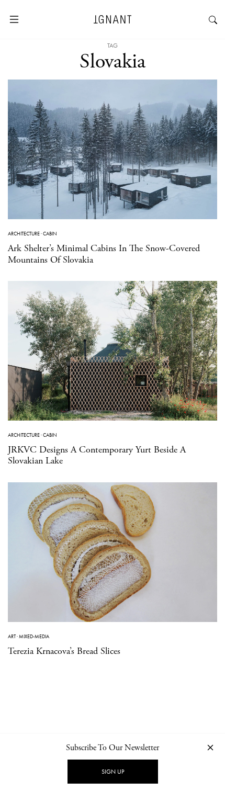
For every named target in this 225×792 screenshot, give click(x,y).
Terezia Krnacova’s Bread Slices (64, 651)
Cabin (50, 233)
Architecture (24, 233)
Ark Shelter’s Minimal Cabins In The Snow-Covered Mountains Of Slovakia (104, 254)
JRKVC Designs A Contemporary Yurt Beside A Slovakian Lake (97, 455)
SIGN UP (113, 771)
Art (12, 636)
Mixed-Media (34, 636)
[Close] (210, 747)
